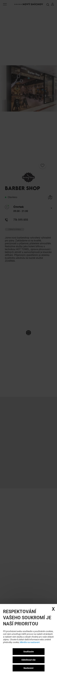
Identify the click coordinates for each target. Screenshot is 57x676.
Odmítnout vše (28, 660)
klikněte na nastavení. (30, 642)
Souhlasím (28, 651)
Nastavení (28, 668)
